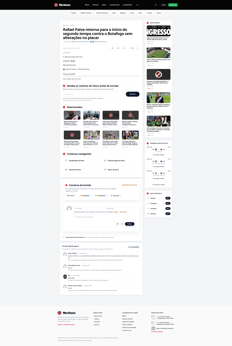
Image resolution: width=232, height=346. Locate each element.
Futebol (73, 13)
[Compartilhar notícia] (137, 48)
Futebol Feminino (86, 13)
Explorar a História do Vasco (66, 324)
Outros (159, 13)
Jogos (104, 5)
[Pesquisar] (155, 5)
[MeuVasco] (62, 5)
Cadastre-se (172, 5)
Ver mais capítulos (157, 331)
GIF (122, 224)
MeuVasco (66, 25)
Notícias (95, 5)
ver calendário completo (158, 184)
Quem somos (98, 316)
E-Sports (149, 13)
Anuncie (96, 324)
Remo (140, 13)
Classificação (114, 5)
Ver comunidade (133, 247)
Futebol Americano (102, 13)
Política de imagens (128, 322)
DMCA (124, 316)
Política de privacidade (129, 327)
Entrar (164, 5)
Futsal (132, 13)
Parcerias (97, 322)
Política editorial (127, 324)
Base (114, 13)
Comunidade (127, 5)
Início (87, 5)
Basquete (123, 13)
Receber (133, 94)
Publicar (129, 224)
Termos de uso (126, 330)
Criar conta (123, 212)
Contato (96, 319)
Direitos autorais (127, 319)
